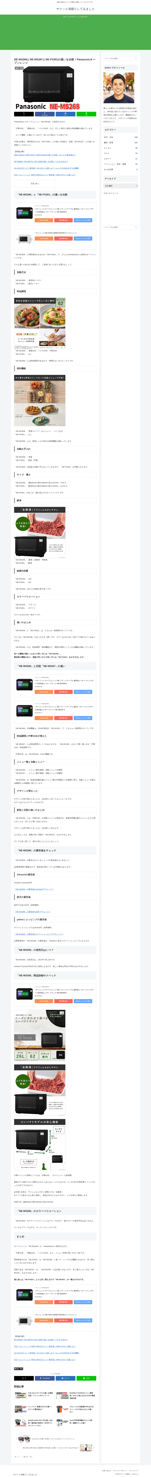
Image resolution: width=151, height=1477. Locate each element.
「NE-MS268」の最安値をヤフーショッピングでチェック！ (39, 934)
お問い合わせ (106, 1470)
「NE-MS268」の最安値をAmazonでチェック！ (34, 889)
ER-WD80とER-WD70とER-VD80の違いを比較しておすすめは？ (41, 162)
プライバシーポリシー (120, 1470)
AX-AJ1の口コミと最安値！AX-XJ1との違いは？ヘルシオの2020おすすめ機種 (46, 168)
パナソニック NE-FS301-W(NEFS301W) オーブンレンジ (56, 233)
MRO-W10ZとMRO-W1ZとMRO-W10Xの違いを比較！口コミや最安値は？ (45, 155)
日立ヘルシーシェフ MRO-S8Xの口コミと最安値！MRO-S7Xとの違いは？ (45, 175)
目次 (33, 183)
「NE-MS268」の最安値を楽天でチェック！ (32, 912)
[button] (136, 58)
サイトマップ (133, 1470)
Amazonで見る (44, 220)
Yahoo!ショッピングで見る (83, 220)
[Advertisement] (75, 33)
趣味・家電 (19, 1368)
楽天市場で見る (63, 220)
